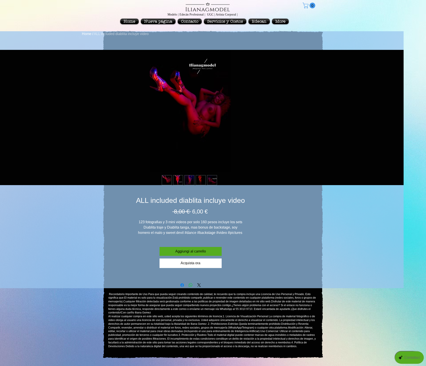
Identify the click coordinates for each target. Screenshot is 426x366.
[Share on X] (199, 285)
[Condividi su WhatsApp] (190, 285)
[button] (310, 5)
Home (86, 34)
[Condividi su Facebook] (182, 285)
